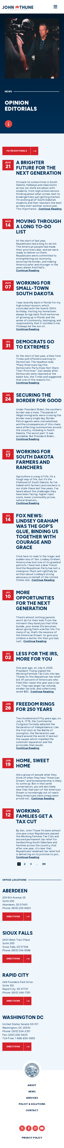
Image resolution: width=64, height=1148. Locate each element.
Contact (32, 1110)
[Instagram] (35, 1128)
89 (44, 864)
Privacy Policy (32, 1137)
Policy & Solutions (32, 1104)
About (32, 1085)
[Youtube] (42, 1128)
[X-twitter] (22, 1128)
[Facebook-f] (29, 1128)
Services (32, 1097)
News (32, 1091)
